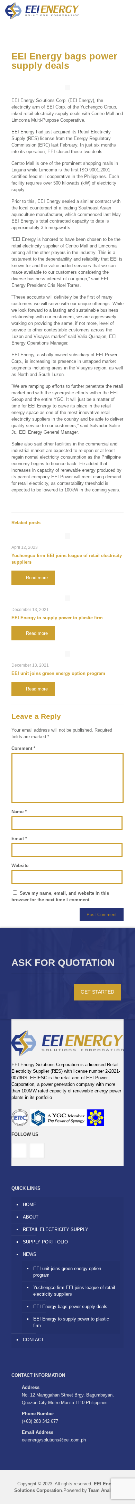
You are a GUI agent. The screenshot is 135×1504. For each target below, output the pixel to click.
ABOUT (30, 1217)
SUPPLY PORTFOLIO (45, 1241)
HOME (29, 1204)
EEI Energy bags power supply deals (70, 1306)
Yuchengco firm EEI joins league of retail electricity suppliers (74, 1291)
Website (19, 865)
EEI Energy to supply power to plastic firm (57, 617)
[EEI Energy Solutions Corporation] (42, 10)
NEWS (29, 1254)
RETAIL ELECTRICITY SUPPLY (55, 1229)
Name (19, 811)
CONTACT (33, 1339)
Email (19, 838)
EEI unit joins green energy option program (58, 673)
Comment (23, 748)
